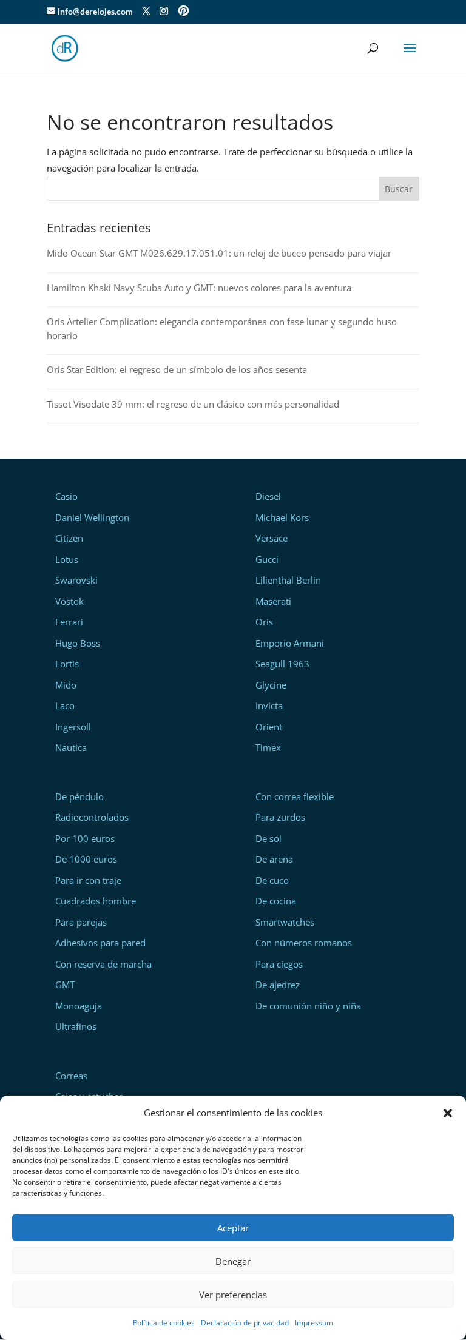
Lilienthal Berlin (288, 580)
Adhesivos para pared (100, 943)
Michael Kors (282, 517)
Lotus (66, 559)
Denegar (233, 1261)
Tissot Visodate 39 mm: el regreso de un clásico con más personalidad (193, 404)
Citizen (69, 538)
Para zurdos (280, 817)
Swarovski (76, 580)
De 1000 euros (86, 859)
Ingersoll (73, 727)
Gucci (267, 559)
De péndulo (79, 796)
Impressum (314, 1323)
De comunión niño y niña (308, 1006)
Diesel (268, 496)
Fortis (67, 664)
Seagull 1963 (282, 664)
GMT (65, 984)
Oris (264, 622)
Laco (65, 705)
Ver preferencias (233, 1294)
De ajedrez (277, 984)
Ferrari (69, 622)
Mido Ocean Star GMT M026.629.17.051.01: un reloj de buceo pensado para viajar (219, 253)
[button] (448, 1113)
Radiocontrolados (92, 817)
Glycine (270, 685)
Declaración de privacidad (245, 1323)
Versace (271, 538)
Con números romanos (303, 943)
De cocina (275, 901)
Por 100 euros (85, 838)
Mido (65, 685)
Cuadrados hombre (95, 901)
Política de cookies (164, 1323)
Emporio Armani (289, 643)
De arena (274, 859)
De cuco (272, 880)
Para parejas (81, 922)
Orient (268, 727)
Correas (71, 1075)
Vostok (69, 601)
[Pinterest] (183, 11)
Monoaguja (78, 1006)
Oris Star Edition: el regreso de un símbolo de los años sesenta (177, 369)
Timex (268, 747)
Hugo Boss (77, 643)
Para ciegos (279, 964)
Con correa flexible (294, 796)
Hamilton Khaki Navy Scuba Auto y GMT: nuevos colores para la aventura (199, 287)
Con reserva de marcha (103, 964)
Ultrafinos (75, 1026)
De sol (268, 838)
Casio (66, 496)
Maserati (273, 601)
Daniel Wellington (92, 517)
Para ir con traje (88, 880)
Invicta (269, 705)
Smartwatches (284, 922)
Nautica (71, 747)
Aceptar (233, 1228)
